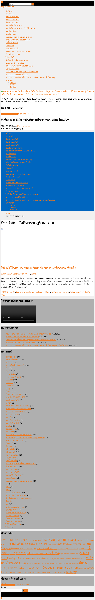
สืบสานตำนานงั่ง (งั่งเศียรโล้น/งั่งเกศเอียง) (22, 337)
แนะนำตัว (10, 14)
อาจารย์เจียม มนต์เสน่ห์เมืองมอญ (19, 37)
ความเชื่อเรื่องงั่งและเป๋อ (15, 365)
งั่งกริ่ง (8, 371)
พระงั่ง (8, 426)
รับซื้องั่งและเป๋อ (12, 43)
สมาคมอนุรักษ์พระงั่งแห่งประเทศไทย (21, 464)
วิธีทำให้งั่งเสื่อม (12, 455)
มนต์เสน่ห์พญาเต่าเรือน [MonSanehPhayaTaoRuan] (25, 438)
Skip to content (6, 7)
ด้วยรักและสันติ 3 (12, 22)
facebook (13, 87)
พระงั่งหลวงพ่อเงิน (32, 558)
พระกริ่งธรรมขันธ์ (13, 420)
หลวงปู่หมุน (39, 563)
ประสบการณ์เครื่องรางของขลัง (18, 409)
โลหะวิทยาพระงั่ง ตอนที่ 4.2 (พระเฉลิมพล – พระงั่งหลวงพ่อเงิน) (31, 340)
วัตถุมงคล (10, 446)
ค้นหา (3, 587)
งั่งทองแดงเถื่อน (47, 548)
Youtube (13, 85)
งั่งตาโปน (9, 383)
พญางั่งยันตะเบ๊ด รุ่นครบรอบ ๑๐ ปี (19, 66)
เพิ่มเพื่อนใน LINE (8, 585)
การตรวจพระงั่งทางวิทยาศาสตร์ (19, 51)
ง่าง (22, 553)
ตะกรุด (8, 403)
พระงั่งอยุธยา (46, 558)
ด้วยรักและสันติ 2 (12, 20)
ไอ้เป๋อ (8, 527)
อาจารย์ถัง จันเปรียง (14, 475)
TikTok (13, 83)
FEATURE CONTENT (14, 540)
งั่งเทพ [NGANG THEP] (15, 394)
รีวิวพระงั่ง (10, 46)
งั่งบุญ (8, 388)
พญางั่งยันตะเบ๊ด (12, 414)
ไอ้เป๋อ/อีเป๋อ (10, 57)
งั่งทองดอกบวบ (18, 549)
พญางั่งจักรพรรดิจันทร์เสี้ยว (17, 75)
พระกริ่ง (9, 417)
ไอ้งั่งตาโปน (32, 572)
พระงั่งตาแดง (11, 34)
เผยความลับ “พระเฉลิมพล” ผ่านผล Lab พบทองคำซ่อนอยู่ (28, 334)
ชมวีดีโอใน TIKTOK (9, 114)
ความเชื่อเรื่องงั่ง (19, 543)
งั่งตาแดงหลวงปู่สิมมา (25, 292)
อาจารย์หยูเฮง (11, 478)
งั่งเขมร (9, 391)
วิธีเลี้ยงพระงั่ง (11, 461)
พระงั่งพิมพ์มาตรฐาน (14, 25)
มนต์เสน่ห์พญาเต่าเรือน (15, 63)
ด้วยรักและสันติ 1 (12, 17)
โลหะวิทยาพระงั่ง (13, 521)
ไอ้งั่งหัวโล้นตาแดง (13, 524)
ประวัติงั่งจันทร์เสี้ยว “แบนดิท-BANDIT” (21, 343)
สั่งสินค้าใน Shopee (25, 114)
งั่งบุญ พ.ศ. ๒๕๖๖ (12, 69)
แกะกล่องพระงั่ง (12, 48)
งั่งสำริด (83, 549)
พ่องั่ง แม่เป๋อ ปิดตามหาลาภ (17, 60)
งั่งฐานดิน (64, 544)
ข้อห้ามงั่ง (9, 362)
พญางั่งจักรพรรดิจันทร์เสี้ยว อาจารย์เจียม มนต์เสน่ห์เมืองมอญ (30, 77)
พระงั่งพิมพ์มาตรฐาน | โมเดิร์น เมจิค (20, 28)
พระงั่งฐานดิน (16, 558)
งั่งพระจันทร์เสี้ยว (72, 548)
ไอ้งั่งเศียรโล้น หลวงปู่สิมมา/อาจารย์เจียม (22, 72)
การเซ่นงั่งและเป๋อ (13, 360)
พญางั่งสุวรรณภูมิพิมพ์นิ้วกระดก (70, 553)
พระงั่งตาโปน (11, 31)
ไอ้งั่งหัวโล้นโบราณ (58, 572)
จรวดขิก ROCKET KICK (15, 397)
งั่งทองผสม (10, 386)
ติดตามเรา (10, 80)
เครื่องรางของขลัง (13, 493)
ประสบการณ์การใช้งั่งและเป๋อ (18, 406)
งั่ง (29, 274)
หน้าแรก (9, 11)
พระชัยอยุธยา (11, 429)
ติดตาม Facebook (22, 585)
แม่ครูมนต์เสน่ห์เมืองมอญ (16, 513)
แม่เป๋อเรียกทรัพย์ (12, 516)
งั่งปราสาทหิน (62, 548)
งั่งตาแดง (34, 274)
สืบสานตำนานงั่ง (12, 466)
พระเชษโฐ (80, 558)
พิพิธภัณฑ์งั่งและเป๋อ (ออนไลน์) (18, 40)
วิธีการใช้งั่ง (10, 449)
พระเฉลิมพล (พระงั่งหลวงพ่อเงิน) (19, 435)
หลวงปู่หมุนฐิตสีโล (13, 472)
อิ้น (7, 484)
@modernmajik (23, 126)
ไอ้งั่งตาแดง (75, 292)
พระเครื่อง (10, 432)
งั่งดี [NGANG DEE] (13, 377)
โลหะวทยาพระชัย (13, 519)
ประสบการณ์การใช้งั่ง (44, 553)
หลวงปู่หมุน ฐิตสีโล (51, 563)
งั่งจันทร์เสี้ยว (11, 374)
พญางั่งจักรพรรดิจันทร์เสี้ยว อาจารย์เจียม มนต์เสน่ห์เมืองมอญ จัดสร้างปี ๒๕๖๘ (37, 345)
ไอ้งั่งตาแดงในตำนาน (19, 572)
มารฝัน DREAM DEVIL (15, 440)
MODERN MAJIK (8, 292)
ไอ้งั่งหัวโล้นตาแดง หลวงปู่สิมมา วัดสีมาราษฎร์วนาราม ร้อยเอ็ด (38, 267)
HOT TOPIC (22, 274)
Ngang (82, 540)
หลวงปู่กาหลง (11, 469)
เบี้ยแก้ (8, 501)
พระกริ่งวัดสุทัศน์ (12, 423)
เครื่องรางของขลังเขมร (59, 568)
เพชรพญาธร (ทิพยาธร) (15, 507)
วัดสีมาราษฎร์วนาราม (60, 292)
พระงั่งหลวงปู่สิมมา (42, 292)
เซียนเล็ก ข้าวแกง (13, 54)
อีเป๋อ (8, 487)
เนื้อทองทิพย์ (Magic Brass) (16, 495)
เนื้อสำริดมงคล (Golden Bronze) (18, 498)
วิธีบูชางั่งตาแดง (12, 458)
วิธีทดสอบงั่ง (11, 452)
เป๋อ (7, 504)
